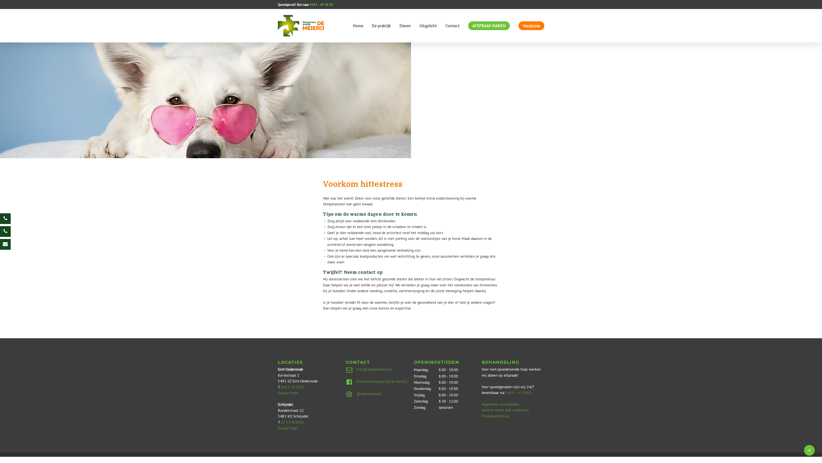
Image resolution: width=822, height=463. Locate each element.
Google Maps (288, 392)
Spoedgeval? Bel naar (305, 4)
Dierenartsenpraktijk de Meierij (381, 381)
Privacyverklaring (495, 415)
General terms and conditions (505, 409)
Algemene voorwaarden (500, 404)
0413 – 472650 (518, 392)
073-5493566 (292, 422)
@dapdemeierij (368, 393)
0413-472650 (292, 387)
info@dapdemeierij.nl (374, 369)
